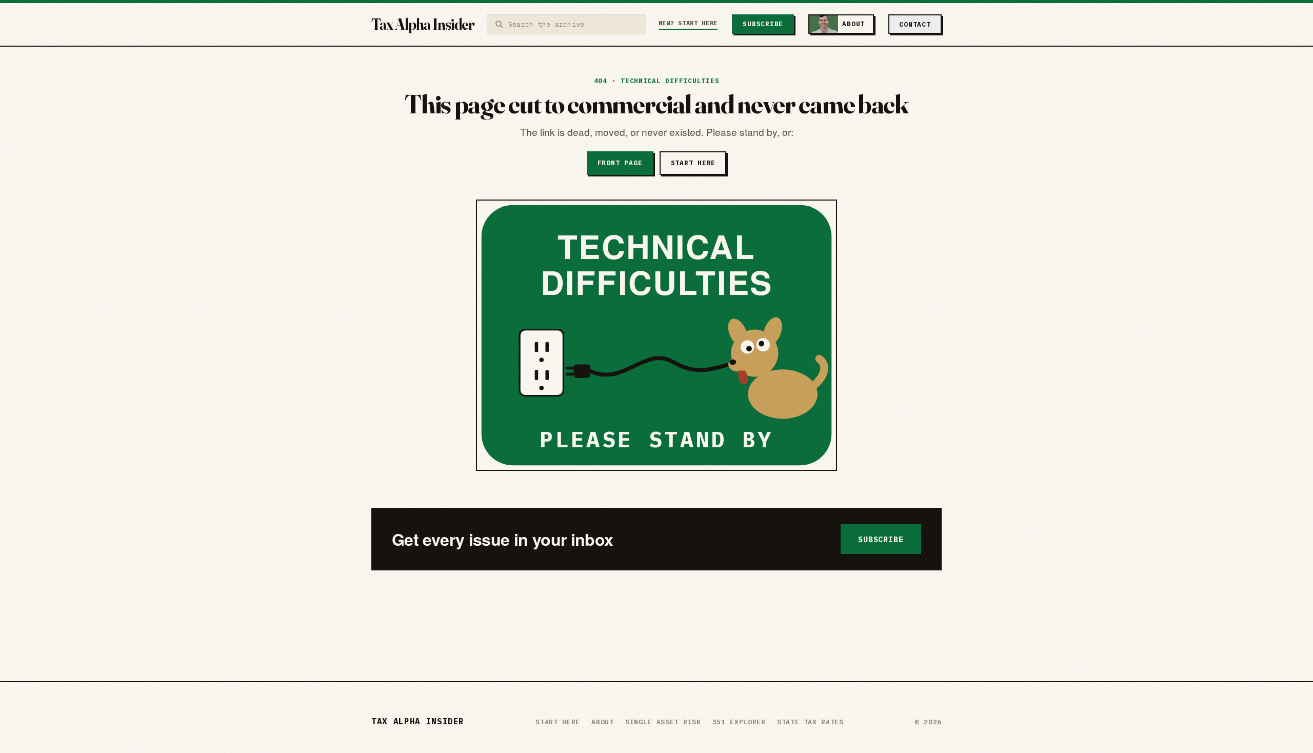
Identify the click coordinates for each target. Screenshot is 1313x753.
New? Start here (688, 23)
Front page (620, 162)
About (602, 722)
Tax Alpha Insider (422, 24)
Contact (914, 24)
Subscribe (763, 23)
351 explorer (739, 722)
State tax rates (810, 722)
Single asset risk (663, 722)
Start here (693, 162)
